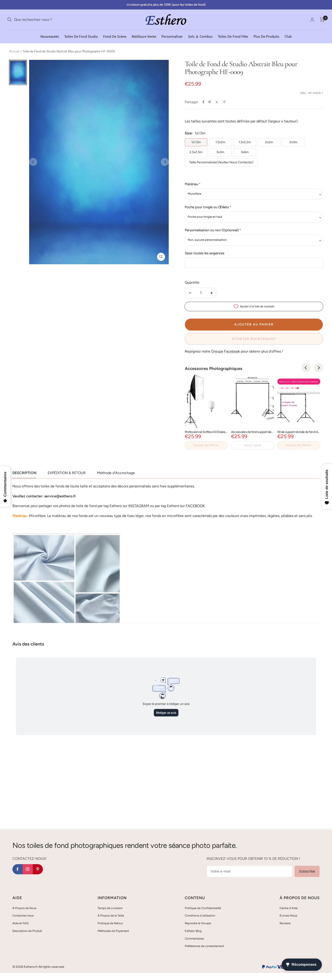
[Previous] (306, 367)
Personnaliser (172, 36)
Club (288, 36)
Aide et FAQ (20, 923)
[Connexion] (312, 19)
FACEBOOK (195, 506)
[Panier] (322, 19)
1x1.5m (196, 142)
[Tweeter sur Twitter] (217, 102)
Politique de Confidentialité (203, 908)
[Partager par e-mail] (224, 102)
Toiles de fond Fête (233, 36)
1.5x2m (220, 142)
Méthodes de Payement (113, 931)
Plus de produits (266, 36)
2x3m (293, 142)
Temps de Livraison (110, 908)
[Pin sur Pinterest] (209, 102)
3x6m (245, 152)
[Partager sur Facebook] (203, 102)
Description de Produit (27, 931)
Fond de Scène (114, 36)
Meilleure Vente (144, 36)
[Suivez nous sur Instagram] (28, 869)
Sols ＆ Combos (200, 36)
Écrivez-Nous (288, 915)
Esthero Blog (193, 931)
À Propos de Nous (24, 908)
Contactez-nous (23, 915)
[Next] (318, 367)
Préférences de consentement (204, 946)
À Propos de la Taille (111, 915)
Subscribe (307, 871)
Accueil (14, 51)
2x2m (269, 142)
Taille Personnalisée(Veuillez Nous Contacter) (221, 162)
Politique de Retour (110, 923)
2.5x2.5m (195, 152)
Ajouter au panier (206, 445)
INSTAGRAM (138, 506)
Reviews (285, 923)
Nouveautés (49, 36)
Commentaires (194, 938)
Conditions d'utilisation (200, 915)
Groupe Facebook (225, 351)
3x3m (220, 152)
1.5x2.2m (244, 142)
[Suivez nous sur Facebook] (17, 869)
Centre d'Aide (289, 908)
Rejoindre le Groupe (198, 923)
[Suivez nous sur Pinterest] (38, 869)
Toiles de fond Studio (81, 36)
